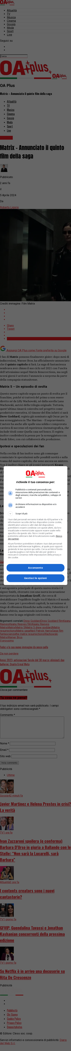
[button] (35, 513)
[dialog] (36, 525)
